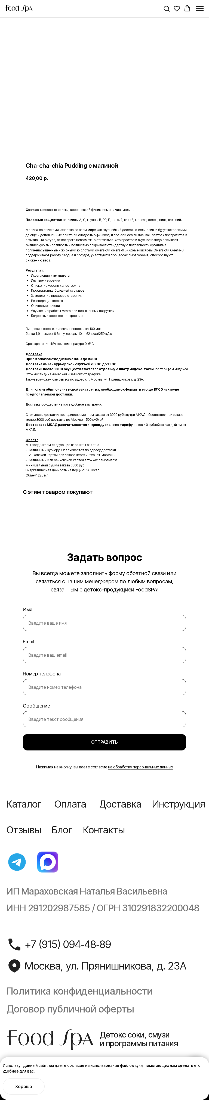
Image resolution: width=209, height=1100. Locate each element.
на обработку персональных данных (140, 767)
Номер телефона (42, 674)
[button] (166, 8)
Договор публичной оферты (70, 1009)
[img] (17, 862)
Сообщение (36, 706)
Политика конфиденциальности (80, 991)
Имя (27, 609)
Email (28, 641)
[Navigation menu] (200, 8)
